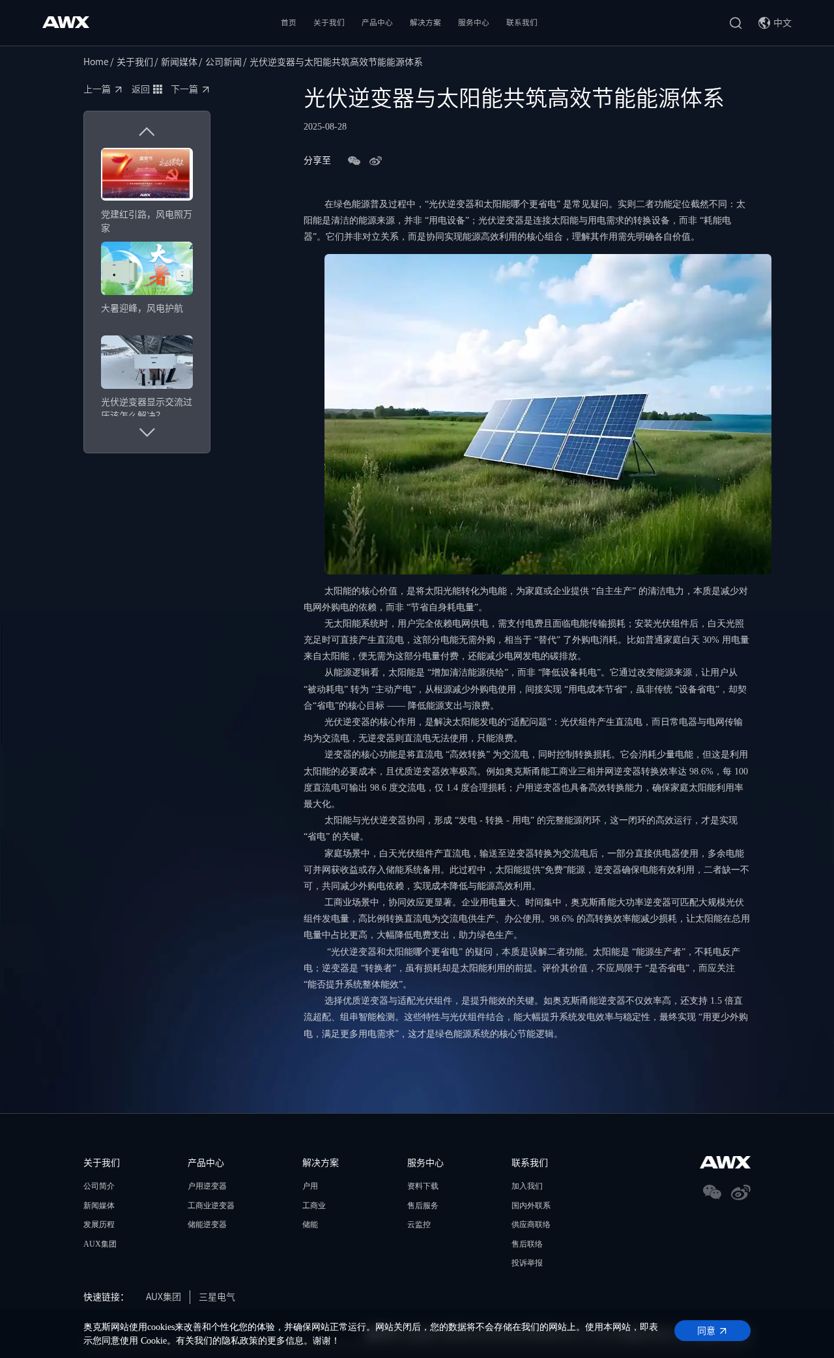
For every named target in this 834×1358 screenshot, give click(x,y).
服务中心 (473, 22)
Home (96, 61)
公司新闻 (223, 61)
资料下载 (423, 1186)
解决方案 (425, 22)
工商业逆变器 (211, 1205)
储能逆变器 (207, 1224)
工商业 (314, 1205)
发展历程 (99, 1224)
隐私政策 (240, 1341)
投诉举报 (527, 1262)
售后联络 (527, 1244)
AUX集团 (100, 1244)
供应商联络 (531, 1224)
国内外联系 (531, 1205)
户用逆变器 (207, 1186)
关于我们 (329, 22)
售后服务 (423, 1205)
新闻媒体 (179, 61)
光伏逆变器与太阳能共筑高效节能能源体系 (336, 61)
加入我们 (527, 1186)
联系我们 (522, 22)
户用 (310, 1186)
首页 (288, 22)
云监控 (419, 1224)
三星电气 (217, 1296)
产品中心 (377, 22)
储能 (310, 1224)
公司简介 (99, 1186)
